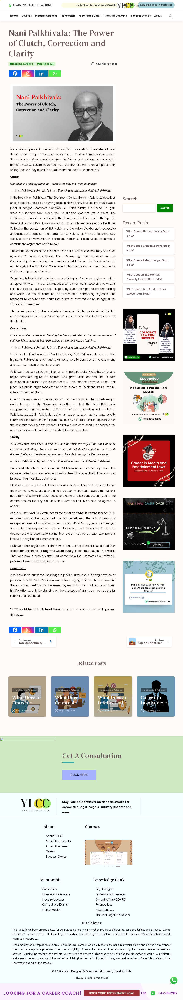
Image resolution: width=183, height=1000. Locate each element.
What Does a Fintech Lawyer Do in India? (26, 699)
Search (130, 198)
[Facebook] (15, 73)
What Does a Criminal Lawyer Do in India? (69, 699)
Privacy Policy (83, 978)
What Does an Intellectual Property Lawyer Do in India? (113, 699)
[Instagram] (28, 73)
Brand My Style (122, 971)
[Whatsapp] (54, 73)
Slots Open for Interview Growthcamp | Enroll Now (107, 5)
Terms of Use (100, 978)
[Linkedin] (41, 73)
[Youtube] (167, 807)
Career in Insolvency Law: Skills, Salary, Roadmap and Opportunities (156, 699)
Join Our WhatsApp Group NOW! (32, 5)
